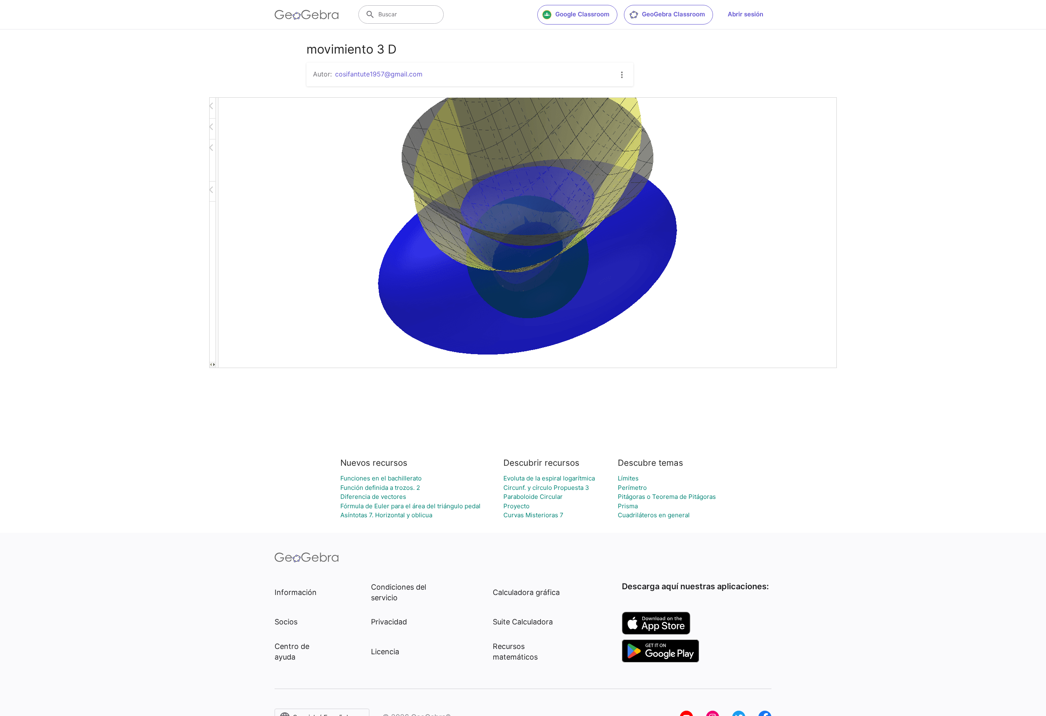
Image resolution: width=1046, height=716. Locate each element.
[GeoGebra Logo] (307, 15)
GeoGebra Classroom (673, 14)
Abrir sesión (745, 14)
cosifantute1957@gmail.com (378, 74)
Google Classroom (582, 14)
